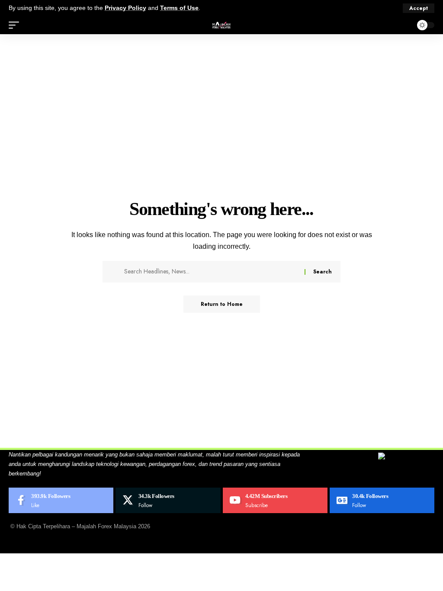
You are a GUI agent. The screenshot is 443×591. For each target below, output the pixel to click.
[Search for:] (211, 272)
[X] (168, 501)
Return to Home (222, 304)
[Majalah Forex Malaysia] (221, 25)
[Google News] (382, 501)
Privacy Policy (125, 8)
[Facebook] (61, 501)
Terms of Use (179, 8)
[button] (418, 8)
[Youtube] (275, 501)
